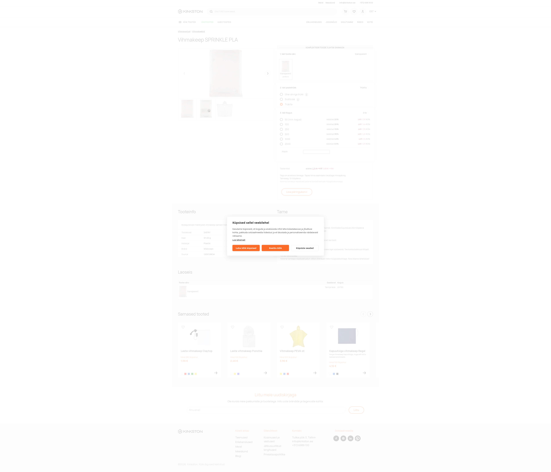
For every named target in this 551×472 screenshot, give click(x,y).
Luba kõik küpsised (246, 248)
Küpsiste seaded (305, 248)
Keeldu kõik (275, 248)
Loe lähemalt (238, 239)
